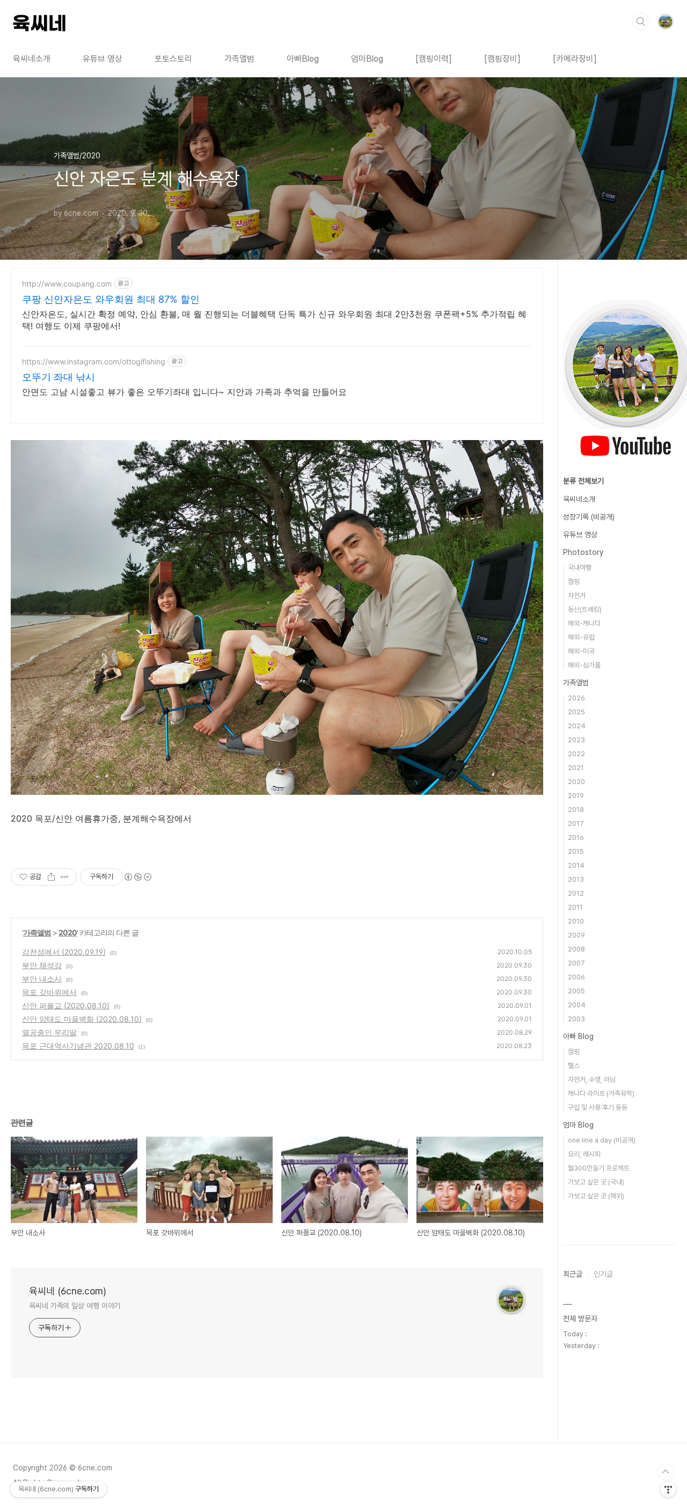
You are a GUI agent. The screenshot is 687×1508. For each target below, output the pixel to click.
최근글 (572, 1274)
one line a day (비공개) (601, 1140)
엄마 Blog (578, 1125)
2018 (576, 810)
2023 (576, 740)
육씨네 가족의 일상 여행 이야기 (74, 1305)
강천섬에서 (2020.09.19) (64, 951)
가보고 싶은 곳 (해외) (596, 1196)
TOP (665, 1472)
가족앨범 (239, 59)
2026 (576, 698)
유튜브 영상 (102, 59)
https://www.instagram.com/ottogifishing (93, 361)
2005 (576, 991)
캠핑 (574, 581)
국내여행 (579, 567)
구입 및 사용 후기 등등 (597, 1107)
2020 (68, 932)
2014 (576, 865)
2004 (577, 1005)
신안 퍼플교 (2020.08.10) (65, 1005)
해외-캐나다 (584, 623)
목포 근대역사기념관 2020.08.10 (78, 1045)
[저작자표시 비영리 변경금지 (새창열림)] (137, 877)
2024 (577, 726)
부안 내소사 (42, 978)
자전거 (577, 595)
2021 (576, 768)
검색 (641, 21)
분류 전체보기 (583, 481)
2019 (576, 796)
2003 (576, 1019)
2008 (576, 949)
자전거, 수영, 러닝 (592, 1079)
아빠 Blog (578, 1036)
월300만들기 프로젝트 (599, 1168)
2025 (576, 712)
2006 (576, 977)
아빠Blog (303, 59)
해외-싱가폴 (584, 665)
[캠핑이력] (433, 59)
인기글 (603, 1274)
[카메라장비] (575, 59)
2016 (576, 837)
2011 (575, 907)
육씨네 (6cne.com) (67, 1291)
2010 (576, 921)
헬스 (574, 1066)
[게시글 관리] (64, 877)
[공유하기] (51, 877)
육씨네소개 (31, 59)
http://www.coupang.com (67, 283)
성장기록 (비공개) (589, 517)
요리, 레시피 (584, 1154)
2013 (576, 879)
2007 (576, 963)
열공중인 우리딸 (49, 1032)
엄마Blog (367, 59)
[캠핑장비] (502, 59)
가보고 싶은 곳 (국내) (596, 1182)
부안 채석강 (42, 965)
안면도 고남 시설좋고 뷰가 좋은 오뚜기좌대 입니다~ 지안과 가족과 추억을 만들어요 (184, 391)
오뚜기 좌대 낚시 (58, 377)
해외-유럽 (581, 637)
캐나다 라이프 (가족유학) (601, 1093)
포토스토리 (173, 59)
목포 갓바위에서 (49, 992)
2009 (576, 935)
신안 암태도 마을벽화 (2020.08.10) (82, 1018)
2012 (576, 893)
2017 (576, 823)
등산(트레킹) (585, 609)
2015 (576, 851)
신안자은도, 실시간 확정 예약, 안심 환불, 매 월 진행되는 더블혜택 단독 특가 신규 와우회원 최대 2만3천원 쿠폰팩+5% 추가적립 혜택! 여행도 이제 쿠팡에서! (274, 320)
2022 (576, 754)
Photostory (583, 552)
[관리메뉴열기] (668, 1489)
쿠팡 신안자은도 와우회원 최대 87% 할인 (111, 299)
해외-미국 (581, 651)
